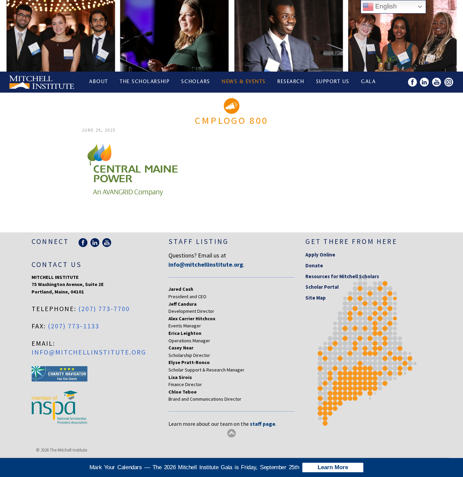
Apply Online (320, 254)
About (98, 81)
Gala (368, 81)
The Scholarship (144, 81)
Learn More (333, 467)
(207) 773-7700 (104, 308)
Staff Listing (198, 241)
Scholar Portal (322, 286)
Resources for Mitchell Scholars (342, 276)
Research (290, 81)
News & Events (244, 81)
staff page (262, 423)
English (385, 6)
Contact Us (57, 264)
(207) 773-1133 (73, 326)
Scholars (195, 81)
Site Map (315, 297)
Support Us (332, 81)
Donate (314, 265)
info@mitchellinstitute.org (89, 352)
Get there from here (351, 241)
